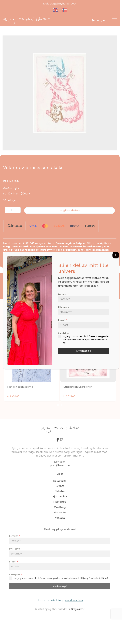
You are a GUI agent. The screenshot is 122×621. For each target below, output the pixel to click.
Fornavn (63, 294)
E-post (62, 320)
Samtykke (64, 333)
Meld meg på (83, 350)
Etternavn (64, 307)
